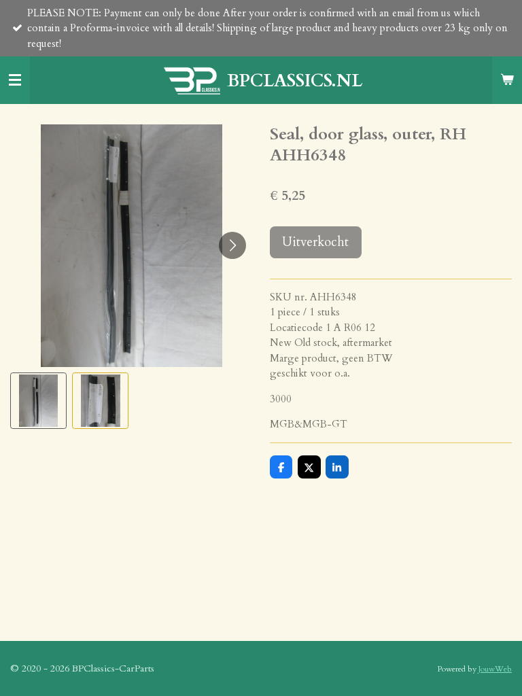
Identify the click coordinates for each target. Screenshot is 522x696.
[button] (38, 400)
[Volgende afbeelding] (232, 245)
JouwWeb (495, 668)
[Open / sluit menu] (15, 80)
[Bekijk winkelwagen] (507, 80)
